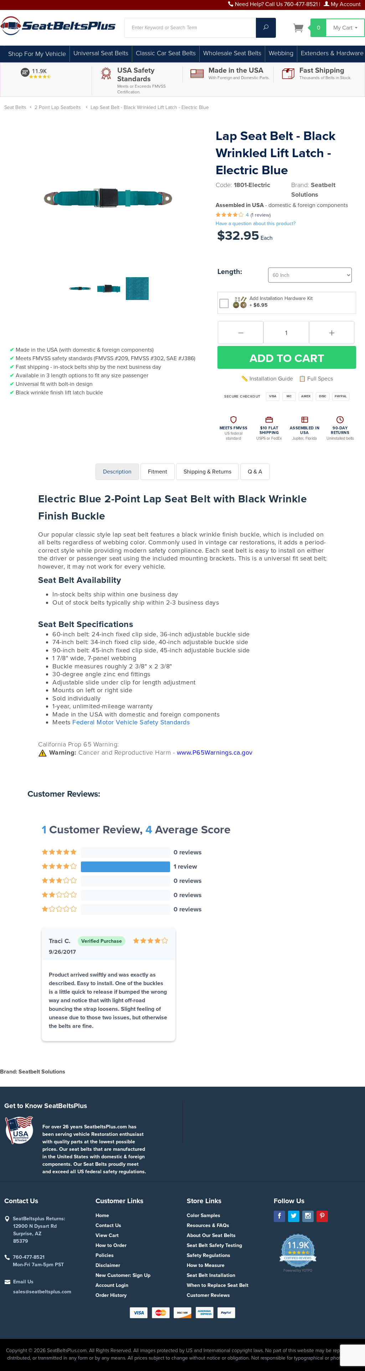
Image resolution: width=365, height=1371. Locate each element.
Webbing (281, 53)
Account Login (112, 1285)
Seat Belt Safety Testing (214, 1245)
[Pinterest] (322, 1216)
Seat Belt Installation (211, 1275)
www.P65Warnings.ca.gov (215, 752)
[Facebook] (279, 1216)
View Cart (107, 1235)
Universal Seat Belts (100, 53)
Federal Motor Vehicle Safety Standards (131, 722)
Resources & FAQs (208, 1225)
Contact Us (108, 1225)
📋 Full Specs (316, 378)
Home (102, 1215)
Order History (111, 1295)
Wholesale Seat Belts (232, 53)
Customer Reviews (208, 1295)
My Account (345, 4)
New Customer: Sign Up (123, 1275)
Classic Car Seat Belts (166, 53)
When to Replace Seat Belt (217, 1285)
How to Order (111, 1245)
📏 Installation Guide (267, 378)
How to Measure (206, 1265)
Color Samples (203, 1215)
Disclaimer (108, 1265)
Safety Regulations (208, 1255)
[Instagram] (308, 1216)
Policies (105, 1255)
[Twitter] (293, 1216)
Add (287, 358)
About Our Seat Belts (211, 1235)
